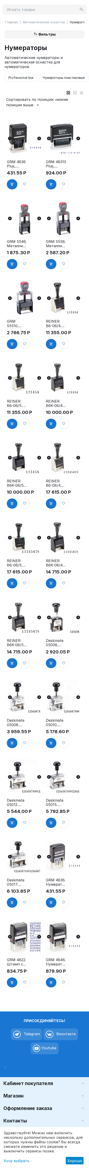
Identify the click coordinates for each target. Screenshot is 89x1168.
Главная (11, 22)
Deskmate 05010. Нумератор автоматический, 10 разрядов (56, 722)
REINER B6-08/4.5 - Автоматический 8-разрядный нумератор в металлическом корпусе (56, 483)
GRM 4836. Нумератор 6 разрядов (55, 882)
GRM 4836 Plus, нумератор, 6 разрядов (17, 164)
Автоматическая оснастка (44, 22)
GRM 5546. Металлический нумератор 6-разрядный (17, 243)
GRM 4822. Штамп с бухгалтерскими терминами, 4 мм (16, 962)
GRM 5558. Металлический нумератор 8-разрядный (56, 243)
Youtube (48, 1048)
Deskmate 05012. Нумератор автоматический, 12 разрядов (17, 802)
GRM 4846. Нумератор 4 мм (55, 962)
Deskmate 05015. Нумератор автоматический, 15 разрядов (56, 802)
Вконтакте (65, 1034)
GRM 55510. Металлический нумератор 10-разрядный (17, 323)
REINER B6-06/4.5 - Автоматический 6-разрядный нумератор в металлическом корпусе (56, 323)
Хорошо (74, 1160)
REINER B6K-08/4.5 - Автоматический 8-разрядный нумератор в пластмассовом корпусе (56, 563)
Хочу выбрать (16, 1160)
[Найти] (81, 9)
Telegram (31, 1034)
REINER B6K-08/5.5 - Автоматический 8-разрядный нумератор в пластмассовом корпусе (17, 642)
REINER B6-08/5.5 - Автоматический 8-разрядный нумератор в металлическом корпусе (17, 563)
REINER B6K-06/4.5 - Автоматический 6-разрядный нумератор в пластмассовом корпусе (56, 403)
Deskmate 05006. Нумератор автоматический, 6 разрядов (56, 642)
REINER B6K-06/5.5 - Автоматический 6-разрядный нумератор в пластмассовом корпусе (17, 483)
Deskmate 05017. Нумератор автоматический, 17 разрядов (17, 882)
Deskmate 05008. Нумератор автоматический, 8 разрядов (17, 722)
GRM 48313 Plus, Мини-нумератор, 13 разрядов (56, 164)
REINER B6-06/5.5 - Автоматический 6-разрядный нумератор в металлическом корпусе (17, 403)
